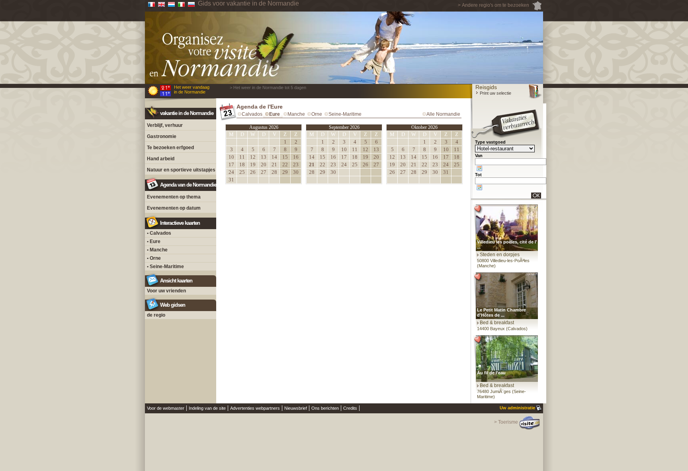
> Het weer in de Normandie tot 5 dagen (268, 87)
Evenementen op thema (174, 197)
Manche (296, 114)
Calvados (252, 114)
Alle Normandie (443, 114)
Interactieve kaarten (180, 223)
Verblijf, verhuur (165, 125)
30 (296, 172)
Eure (274, 114)
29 (285, 172)
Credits (350, 408)
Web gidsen (172, 305)
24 (231, 172)
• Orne (154, 258)
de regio (156, 315)
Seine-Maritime (345, 114)
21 (274, 164)
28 (274, 172)
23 (296, 164)
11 (242, 157)
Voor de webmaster (165, 408)
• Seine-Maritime (165, 266)
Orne (316, 114)
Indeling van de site (207, 408)
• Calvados (159, 233)
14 (274, 157)
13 (263, 157)
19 (253, 164)
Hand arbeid (160, 159)
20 (263, 164)
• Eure (153, 241)
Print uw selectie (495, 93)
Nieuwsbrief (295, 408)
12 (253, 157)
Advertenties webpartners (255, 408)
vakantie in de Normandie (186, 113)
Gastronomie (161, 136)
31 (231, 180)
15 (285, 157)
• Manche (157, 250)
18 (242, 164)
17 (231, 164)
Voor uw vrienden (166, 291)
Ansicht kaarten (176, 281)
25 (242, 172)
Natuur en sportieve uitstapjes (181, 170)
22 (285, 164)
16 (296, 157)
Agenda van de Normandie (188, 185)
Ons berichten (325, 408)
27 (263, 172)
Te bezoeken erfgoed (170, 147)
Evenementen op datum (174, 208)
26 (253, 172)
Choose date (479, 168)
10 (231, 157)
